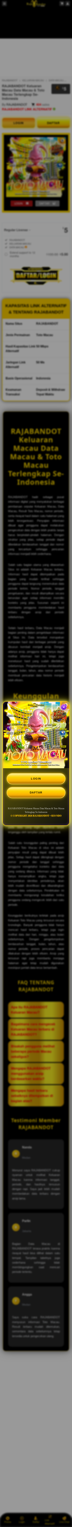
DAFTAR (36, 792)
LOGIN (36, 778)
